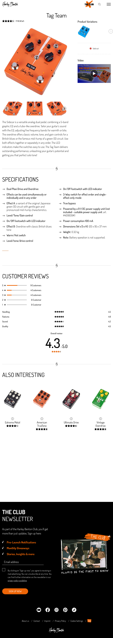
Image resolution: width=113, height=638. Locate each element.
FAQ (89, 621)
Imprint (47, 621)
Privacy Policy (60, 621)
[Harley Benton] (56, 632)
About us (25, 621)
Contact (36, 621)
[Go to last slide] (6, 108)
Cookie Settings (76, 621)
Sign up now (15, 591)
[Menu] (109, 4)
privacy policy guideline (17, 580)
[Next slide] (64, 108)
